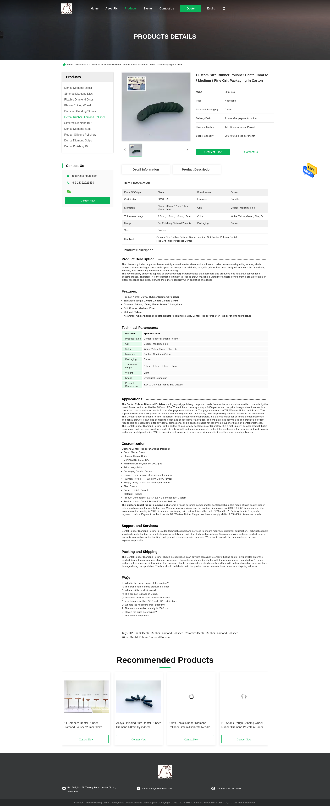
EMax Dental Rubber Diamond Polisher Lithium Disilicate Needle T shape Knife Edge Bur (191, 725)
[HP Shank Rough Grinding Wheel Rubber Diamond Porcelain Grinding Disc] (243, 697)
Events (148, 8)
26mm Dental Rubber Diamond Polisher (146, 637)
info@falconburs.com (84, 175)
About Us (111, 8)
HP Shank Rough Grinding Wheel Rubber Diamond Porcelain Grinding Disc (243, 725)
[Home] (66, 8)
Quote (191, 8)
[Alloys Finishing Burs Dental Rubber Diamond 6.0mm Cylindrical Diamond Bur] (138, 697)
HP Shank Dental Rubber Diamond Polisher (156, 633)
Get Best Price (213, 152)
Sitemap (78, 802)
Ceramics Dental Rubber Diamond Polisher (211, 633)
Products (131, 8)
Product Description (196, 169)
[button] (68, 704)
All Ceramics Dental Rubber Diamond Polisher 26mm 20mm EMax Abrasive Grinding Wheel (83, 725)
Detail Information (146, 169)
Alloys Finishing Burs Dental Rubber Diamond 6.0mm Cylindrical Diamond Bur (138, 725)
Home (94, 8)
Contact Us (167, 8)
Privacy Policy (93, 802)
